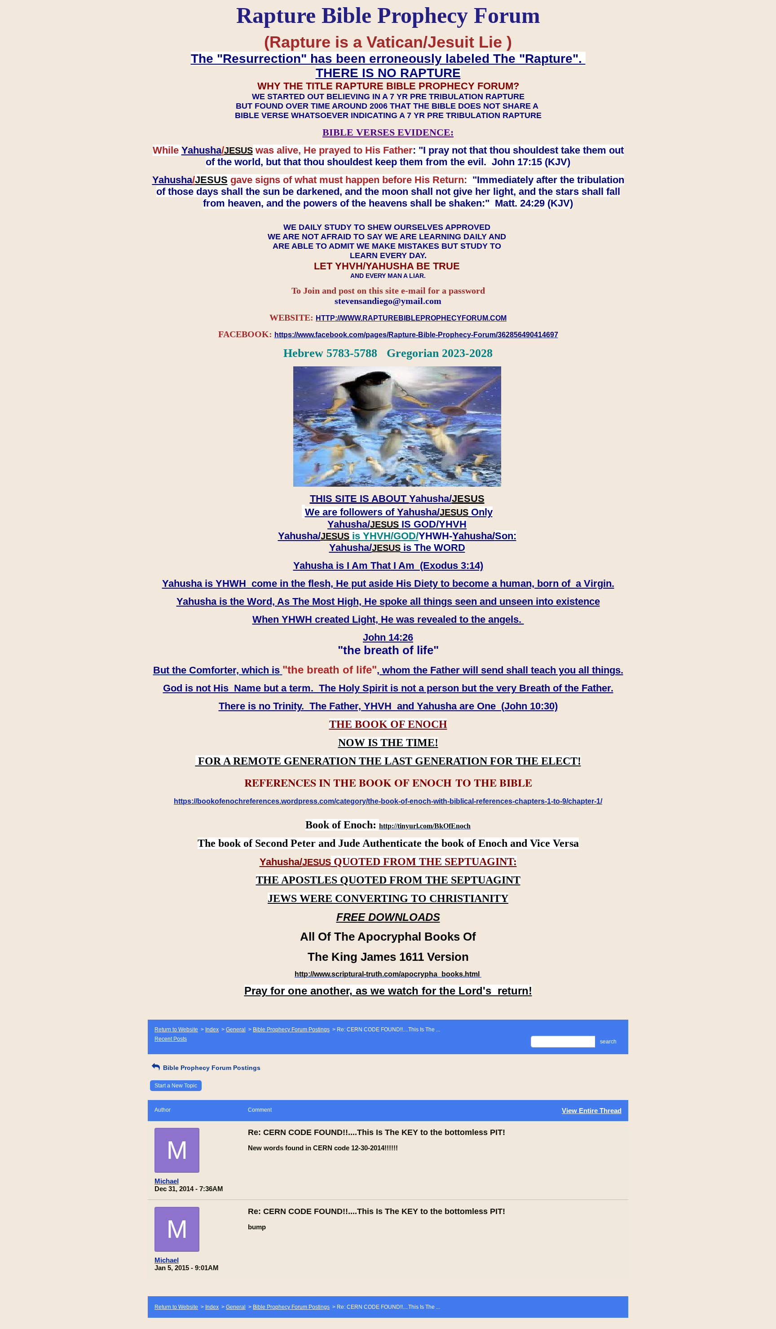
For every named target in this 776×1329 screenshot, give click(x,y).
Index (212, 1029)
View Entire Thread (592, 1110)
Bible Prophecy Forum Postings (291, 1029)
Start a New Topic (175, 1086)
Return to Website (176, 1029)
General (236, 1029)
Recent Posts (170, 1039)
